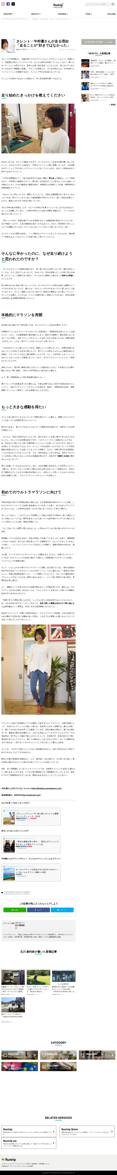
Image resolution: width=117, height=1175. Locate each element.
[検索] (113, 4)
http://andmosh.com (31, 795)
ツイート (63, 910)
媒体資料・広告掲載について (41, 1164)
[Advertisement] (58, 31)
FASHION (62, 14)
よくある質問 (29, 1166)
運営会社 (5, 1166)
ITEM (88, 14)
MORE (110, 42)
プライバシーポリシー (16, 1166)
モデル (26, 893)
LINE (16, 910)
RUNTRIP (8, 14)
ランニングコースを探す (22, 1164)
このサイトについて (7, 1164)
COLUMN (111, 14)
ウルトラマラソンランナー (13, 893)
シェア (39, 910)
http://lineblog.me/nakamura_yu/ (46, 788)
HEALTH (35, 14)
